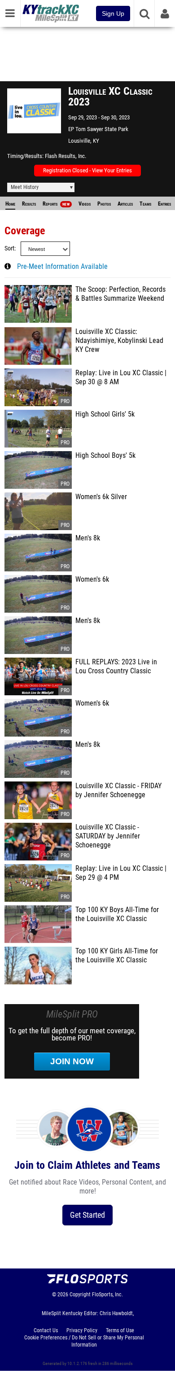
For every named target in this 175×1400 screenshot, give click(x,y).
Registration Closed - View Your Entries (87, 170)
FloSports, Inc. (107, 1294)
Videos (85, 204)
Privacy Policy (81, 1330)
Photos (104, 204)
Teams (145, 204)
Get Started (87, 1215)
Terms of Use (120, 1330)
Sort (9, 248)
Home (10, 204)
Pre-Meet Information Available (62, 267)
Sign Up (113, 13)
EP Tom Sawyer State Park (98, 129)
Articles (125, 204)
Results (29, 204)
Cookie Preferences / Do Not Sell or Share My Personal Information (84, 1341)
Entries (164, 204)
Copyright (80, 1294)
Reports (56, 204)
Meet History (25, 187)
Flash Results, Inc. (65, 156)
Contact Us (46, 1330)
